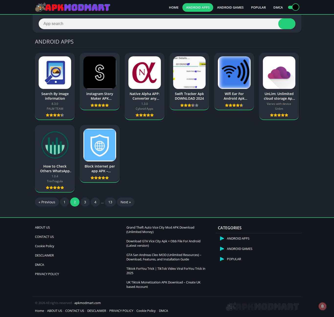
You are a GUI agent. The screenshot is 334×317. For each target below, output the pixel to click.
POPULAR (258, 7)
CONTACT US (44, 236)
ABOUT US (42, 227)
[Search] (286, 23)
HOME (173, 7)
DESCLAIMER (44, 255)
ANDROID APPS (198, 7)
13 (110, 202)
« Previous (47, 202)
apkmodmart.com (87, 303)
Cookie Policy (44, 246)
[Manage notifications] (322, 306)
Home (39, 310)
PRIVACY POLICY (47, 274)
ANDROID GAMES (230, 7)
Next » (126, 202)
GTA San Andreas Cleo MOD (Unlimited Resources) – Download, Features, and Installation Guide (163, 257)
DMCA (278, 7)
